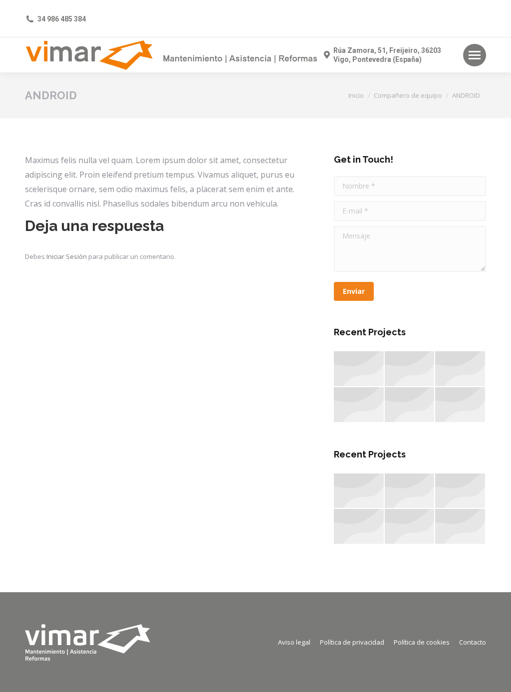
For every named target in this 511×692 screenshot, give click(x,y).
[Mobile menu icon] (474, 55)
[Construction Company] (460, 405)
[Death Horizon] (410, 405)
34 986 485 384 (61, 19)
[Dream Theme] (359, 369)
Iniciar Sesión (67, 256)
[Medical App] (460, 369)
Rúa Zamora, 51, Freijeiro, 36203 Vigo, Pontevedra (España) (387, 54)
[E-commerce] (410, 369)
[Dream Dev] (359, 405)
